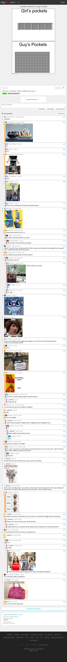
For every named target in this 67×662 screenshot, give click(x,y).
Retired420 (10, 203)
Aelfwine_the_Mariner (13, 394)
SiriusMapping (10, 122)
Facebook (21, 645)
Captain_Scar (10, 252)
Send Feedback (34, 640)
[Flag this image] (63, 87)
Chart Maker (57, 634)
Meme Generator (18, 614)
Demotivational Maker (8, 637)
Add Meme (42, 109)
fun (36, 91)
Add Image (50, 109)
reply (64, 117)
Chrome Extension (43, 645)
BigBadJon (9, 601)
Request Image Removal (57, 637)
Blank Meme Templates (37, 634)
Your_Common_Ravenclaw (12, 574)
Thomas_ (10, 149)
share (56, 88)
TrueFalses (8, 246)
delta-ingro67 (9, 208)
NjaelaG (8, 317)
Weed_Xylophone (10, 117)
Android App (34, 645)
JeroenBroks (9, 339)
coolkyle (10, 235)
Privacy (32, 637)
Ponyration (8, 295)
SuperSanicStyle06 (13, 240)
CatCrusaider (10, 154)
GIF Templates (48, 634)
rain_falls (9, 345)
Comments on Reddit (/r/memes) (10, 616)
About (26, 637)
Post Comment (60, 109)
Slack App (46, 637)
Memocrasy (11, 181)
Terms (37, 637)
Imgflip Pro (9, 634)
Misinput (8, 529)
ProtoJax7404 (9, 350)
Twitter (27, 645)
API (41, 637)
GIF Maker (16, 634)
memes (4, 93)
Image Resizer (20, 637)
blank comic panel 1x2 (13, 93)
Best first (61, 113)
